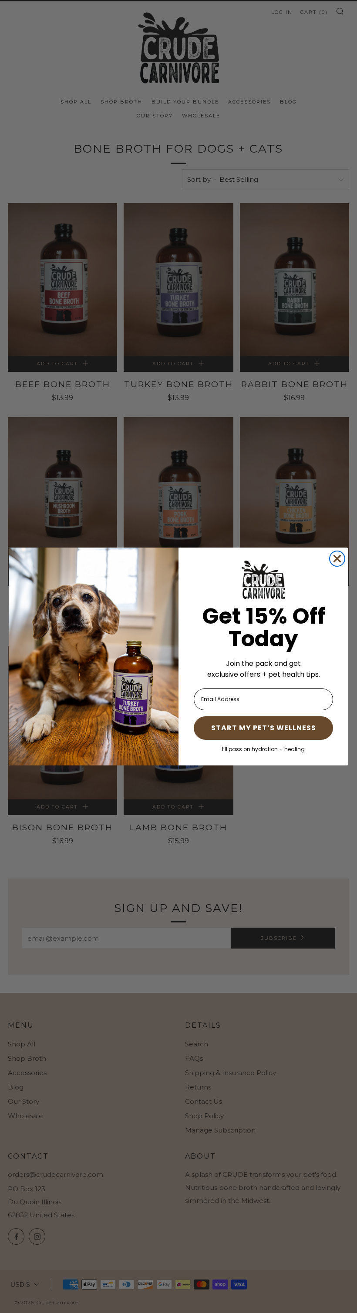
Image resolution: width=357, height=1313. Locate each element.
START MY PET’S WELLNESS (263, 728)
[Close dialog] (337, 558)
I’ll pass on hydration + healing (263, 749)
